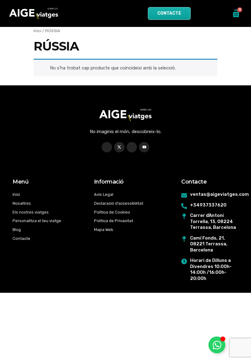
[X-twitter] (119, 147)
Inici (37, 30)
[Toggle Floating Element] (216, 345)
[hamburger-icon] (99, 13)
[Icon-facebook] (107, 147)
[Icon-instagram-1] (132, 147)
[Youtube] (144, 147)
